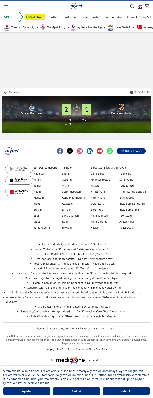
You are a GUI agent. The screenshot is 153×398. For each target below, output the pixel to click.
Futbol (54, 17)
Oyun (122, 167)
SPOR (8, 17)
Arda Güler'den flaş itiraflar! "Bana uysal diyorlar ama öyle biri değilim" (74, 316)
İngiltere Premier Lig (89, 27)
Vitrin (65, 185)
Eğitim (38, 209)
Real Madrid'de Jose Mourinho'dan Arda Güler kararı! (74, 244)
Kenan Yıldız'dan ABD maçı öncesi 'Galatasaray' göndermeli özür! (74, 249)
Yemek (37, 185)
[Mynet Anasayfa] (76, 6)
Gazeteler (68, 203)
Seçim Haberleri (71, 191)
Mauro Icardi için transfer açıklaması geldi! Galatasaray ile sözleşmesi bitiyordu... (74, 278)
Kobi (65, 221)
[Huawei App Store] (19, 192)
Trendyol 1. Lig (55, 27)
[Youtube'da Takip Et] (100, 151)
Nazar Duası (126, 227)
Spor (36, 215)
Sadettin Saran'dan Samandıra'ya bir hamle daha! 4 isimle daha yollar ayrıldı (74, 287)
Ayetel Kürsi (126, 221)
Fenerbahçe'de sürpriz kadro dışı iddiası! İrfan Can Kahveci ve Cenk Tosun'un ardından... (74, 311)
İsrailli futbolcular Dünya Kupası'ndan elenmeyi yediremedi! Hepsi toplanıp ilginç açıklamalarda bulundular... (74, 292)
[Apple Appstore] (19, 180)
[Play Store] (19, 169)
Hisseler (95, 185)
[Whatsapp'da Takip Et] (110, 151)
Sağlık (66, 173)
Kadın (37, 191)
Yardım (53, 328)
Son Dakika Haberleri (46, 167)
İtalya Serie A (122, 27)
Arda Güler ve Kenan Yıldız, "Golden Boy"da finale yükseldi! (74, 306)
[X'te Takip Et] (70, 151)
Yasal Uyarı (99, 328)
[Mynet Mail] (147, 6)
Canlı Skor (35, 17)
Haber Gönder (133, 151)
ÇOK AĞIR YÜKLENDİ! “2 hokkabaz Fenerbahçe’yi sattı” (74, 254)
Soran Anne (126, 179)
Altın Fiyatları (99, 197)
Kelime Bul (125, 173)
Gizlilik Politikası (81, 328)
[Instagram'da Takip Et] (80, 151)
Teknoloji (67, 167)
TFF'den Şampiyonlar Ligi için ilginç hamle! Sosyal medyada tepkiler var (74, 283)
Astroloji (67, 179)
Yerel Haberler (42, 227)
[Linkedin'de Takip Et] (90, 151)
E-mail (66, 209)
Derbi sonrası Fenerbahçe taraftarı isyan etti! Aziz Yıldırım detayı (74, 259)
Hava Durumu (99, 221)
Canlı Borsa (98, 173)
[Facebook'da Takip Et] (60, 151)
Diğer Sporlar (91, 17)
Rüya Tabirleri (99, 215)
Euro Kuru (97, 209)
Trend (37, 203)
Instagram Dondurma (132, 203)
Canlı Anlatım (113, 17)
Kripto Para (98, 191)
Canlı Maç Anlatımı (73, 197)
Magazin (39, 197)
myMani (67, 227)
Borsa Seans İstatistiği (104, 167)
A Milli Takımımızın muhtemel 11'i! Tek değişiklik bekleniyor (74, 268)
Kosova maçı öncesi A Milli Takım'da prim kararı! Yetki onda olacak (74, 263)
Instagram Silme (129, 209)
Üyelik (64, 328)
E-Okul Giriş (126, 197)
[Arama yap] (132, 6)
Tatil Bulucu (126, 185)
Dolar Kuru (97, 203)
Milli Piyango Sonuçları (133, 191)
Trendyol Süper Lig (22, 27)
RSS (111, 328)
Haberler (39, 173)
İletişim (41, 328)
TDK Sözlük (126, 215)
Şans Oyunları (70, 215)
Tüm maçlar (14, 92)
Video (37, 221)
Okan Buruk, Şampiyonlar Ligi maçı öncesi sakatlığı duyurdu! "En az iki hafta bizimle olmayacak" (74, 273)
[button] (5, 6)
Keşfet (94, 227)
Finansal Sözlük (100, 179)
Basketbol (70, 17)
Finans (38, 179)
